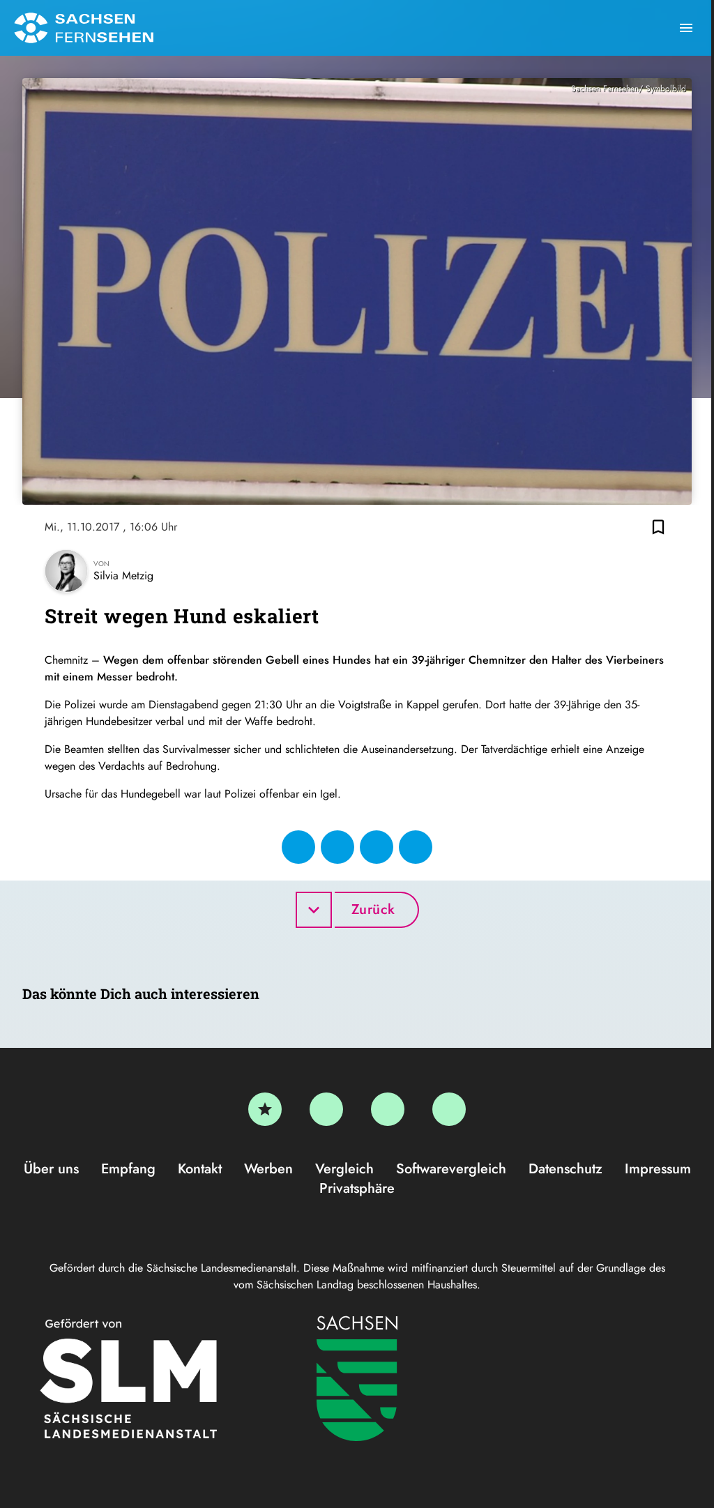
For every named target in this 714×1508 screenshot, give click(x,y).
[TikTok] (449, 1109)
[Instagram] (387, 1109)
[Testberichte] (265, 1109)
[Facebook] (326, 1109)
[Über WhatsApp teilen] (376, 847)
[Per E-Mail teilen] (415, 847)
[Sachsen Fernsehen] (83, 28)
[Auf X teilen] (337, 847)
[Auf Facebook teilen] (298, 847)
